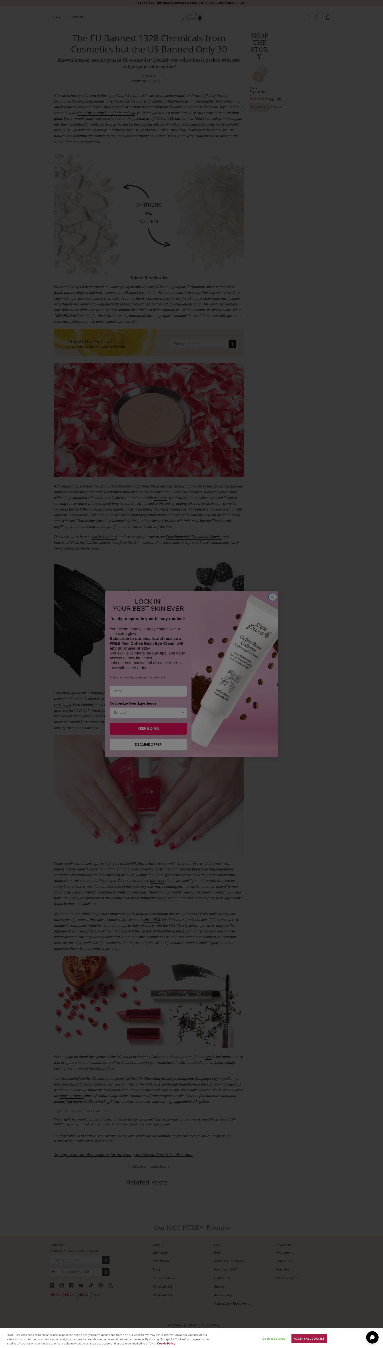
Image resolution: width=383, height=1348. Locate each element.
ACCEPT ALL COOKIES (309, 1338)
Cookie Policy (166, 1343)
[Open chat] (372, 1337)
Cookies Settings (273, 1338)
